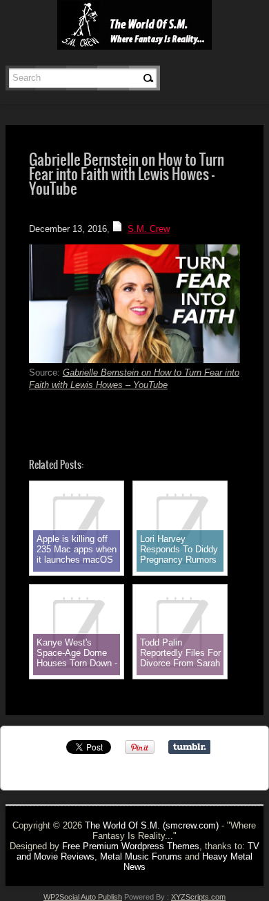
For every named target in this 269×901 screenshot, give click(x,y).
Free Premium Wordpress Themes (130, 846)
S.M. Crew (149, 229)
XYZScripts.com (198, 897)
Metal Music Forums (141, 856)
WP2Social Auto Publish (82, 897)
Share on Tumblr (189, 747)
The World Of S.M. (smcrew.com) (152, 825)
